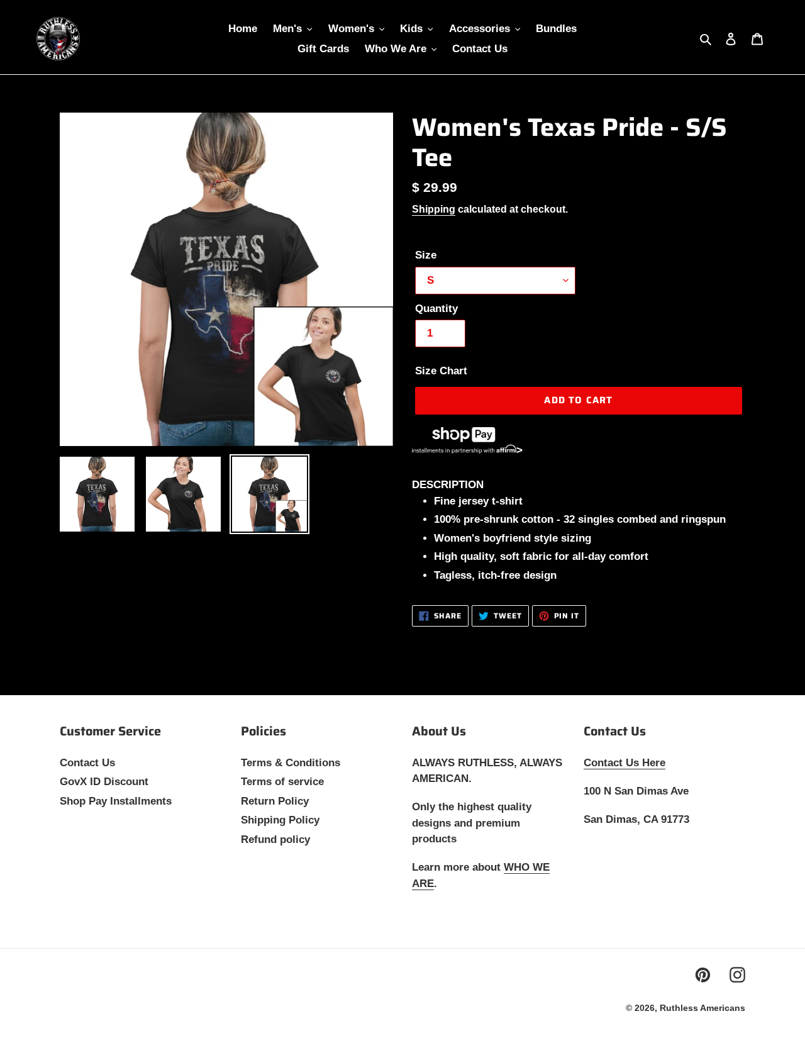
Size (425, 255)
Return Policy (275, 801)
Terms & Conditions (290, 763)
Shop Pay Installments (116, 801)
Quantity (436, 309)
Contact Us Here (624, 763)
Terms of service (282, 782)
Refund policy (275, 839)
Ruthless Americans (702, 1008)
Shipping (433, 209)
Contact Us (87, 763)
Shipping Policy (280, 820)
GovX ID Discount (104, 782)
